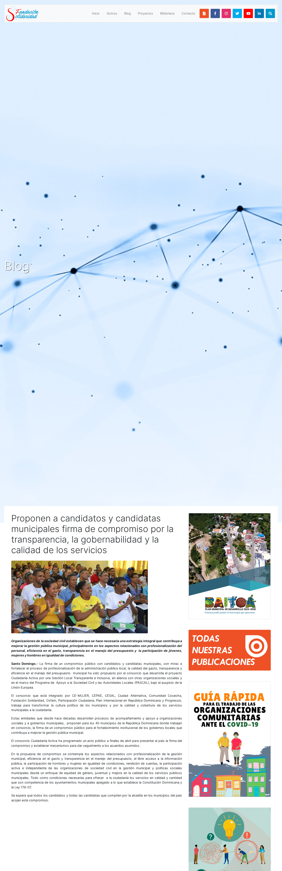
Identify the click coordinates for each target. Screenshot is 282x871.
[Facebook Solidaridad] (215, 13)
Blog (127, 13)
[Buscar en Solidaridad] (270, 13)
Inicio (96, 13)
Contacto (188, 13)
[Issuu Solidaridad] (204, 13)
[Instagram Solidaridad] (226, 13)
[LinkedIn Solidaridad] (259, 13)
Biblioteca (167, 13)
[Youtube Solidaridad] (248, 13)
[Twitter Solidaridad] (237, 13)
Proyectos (145, 13)
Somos (112, 13)
